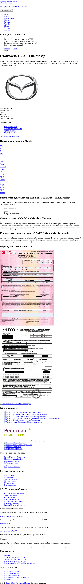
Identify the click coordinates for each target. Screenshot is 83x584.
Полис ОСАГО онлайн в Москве (18, 583)
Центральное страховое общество (50, 418)
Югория (22, 443)
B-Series (3, 167)
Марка (15, 49)
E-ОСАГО (8, 14)
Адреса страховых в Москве (14, 557)
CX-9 (2, 177)
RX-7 (2, 187)
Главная (7, 49)
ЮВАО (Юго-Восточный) (13, 501)
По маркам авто (10, 579)
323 (1, 154)
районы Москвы (12, 467)
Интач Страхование (34, 422)
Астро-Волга (27, 445)
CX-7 (2, 174)
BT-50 (2, 169)
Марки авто (8, 20)
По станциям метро (11, 575)
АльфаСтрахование (34, 412)
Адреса (7, 30)
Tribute (2, 193)
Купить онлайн (10, 131)
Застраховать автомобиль (9, 136)
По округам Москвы (11, 571)
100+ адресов (5, 523)
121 (1, 146)
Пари (19, 447)
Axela (2, 164)
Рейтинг (7, 22)
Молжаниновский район (13, 459)
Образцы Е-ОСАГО (11, 133)
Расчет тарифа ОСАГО (8, 531)
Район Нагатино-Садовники (14, 457)
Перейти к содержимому (9, 1)
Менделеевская (10, 481)
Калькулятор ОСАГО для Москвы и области (20, 563)
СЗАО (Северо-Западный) (14, 493)
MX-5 (2, 185)
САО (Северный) (10, 497)
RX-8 (2, 190)
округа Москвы (11, 503)
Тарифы (7, 24)
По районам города (11, 573)
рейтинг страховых (13, 449)
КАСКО (7, 16)
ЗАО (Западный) (10, 495)
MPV (2, 182)
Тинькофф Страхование (39, 414)
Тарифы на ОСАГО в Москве (15, 559)
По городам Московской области (16, 577)
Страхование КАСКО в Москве (16, 561)
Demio (2, 180)
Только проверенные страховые (11, 516)
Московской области (14, 505)
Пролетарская (9, 475)
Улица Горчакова (10, 479)
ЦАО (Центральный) (12, 499)
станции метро (11, 485)
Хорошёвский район (11, 465)
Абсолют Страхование (37, 416)
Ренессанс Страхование (39, 441)
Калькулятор (9, 18)
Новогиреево (9, 483)
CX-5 (2, 172)
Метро (6, 26)
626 (1, 161)
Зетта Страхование (34, 420)
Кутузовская (8, 477)
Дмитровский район (11, 461)
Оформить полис (10, 127)
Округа (7, 28)
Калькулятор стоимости (13, 129)
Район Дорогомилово (12, 463)
